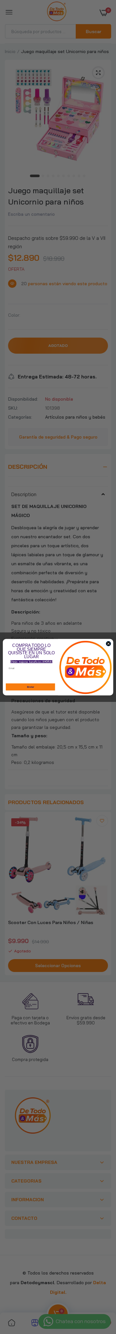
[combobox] (55, 676)
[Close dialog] (108, 643)
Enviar (30, 686)
